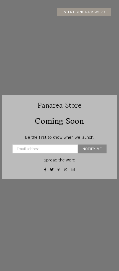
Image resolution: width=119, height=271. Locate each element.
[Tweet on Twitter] (52, 169)
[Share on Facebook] (45, 169)
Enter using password (84, 12)
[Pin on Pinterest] (59, 169)
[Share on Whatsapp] (66, 169)
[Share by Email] (73, 169)
